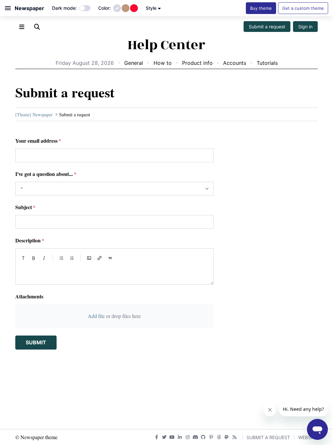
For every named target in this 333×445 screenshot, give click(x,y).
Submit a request (267, 26)
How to (162, 63)
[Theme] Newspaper (34, 114)
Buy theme (261, 8)
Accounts (234, 63)
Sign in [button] (305, 26)
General (133, 63)
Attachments (29, 296)
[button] (23, 258)
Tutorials (267, 63)
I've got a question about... (44, 174)
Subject (23, 207)
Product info (197, 63)
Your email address (36, 140)
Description (28, 240)
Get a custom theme (303, 8)
